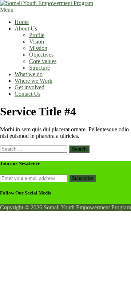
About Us (26, 28)
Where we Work (33, 81)
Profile (36, 35)
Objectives (41, 55)
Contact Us (27, 94)
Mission (38, 48)
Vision (36, 41)
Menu (6, 10)
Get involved (29, 87)
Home (22, 22)
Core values (42, 61)
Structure (39, 68)
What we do (29, 74)
